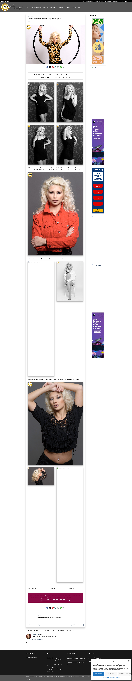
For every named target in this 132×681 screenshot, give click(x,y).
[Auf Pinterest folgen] (125, 1)
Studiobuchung (89, 1)
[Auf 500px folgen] (130, 1)
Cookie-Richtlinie (105, 677)
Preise (83, 1)
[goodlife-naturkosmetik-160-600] (98, 41)
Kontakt (101, 1)
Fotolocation (53, 7)
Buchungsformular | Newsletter (111, 1)
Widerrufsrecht (51, 676)
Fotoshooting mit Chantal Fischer (73, 625)
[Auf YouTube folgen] (128, 1)
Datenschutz (112, 677)
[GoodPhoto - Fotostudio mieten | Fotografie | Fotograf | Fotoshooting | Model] (12, 7)
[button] (129, 661)
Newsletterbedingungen (63, 676)
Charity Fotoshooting (34, 625)
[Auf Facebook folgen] (121, 1)
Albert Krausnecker (80, 658)
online (31, 657)
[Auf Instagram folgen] (122, 1)
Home (31, 7)
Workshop (45, 7)
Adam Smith (35, 634)
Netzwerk (67, 7)
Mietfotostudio (37, 7)
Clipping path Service (72, 662)
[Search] (27, 7)
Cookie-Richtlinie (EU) (77, 676)
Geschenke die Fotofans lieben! (98, 116)
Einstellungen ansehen (124, 674)
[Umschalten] (29, 588)
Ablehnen (111, 674)
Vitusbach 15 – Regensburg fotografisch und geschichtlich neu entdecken (55, 660)
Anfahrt (96, 1)
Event (100, 658)
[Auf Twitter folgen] (124, 1)
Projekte (74, 7)
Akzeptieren (98, 674)
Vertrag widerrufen (89, 676)
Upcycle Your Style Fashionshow (55, 665)
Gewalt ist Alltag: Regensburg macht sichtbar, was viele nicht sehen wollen (54, 669)
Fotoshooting (31, 16)
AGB (37, 676)
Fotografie (60, 7)
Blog (79, 7)
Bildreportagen (90, 658)
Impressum (118, 677)
